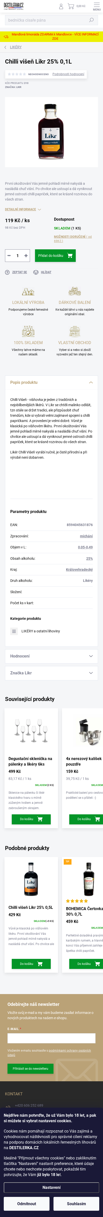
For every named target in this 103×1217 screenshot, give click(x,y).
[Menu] (96, 6)
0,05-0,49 (85, 547)
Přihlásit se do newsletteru (30, 1068)
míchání (86, 536)
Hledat (91, 20)
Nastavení (51, 1187)
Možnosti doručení (73, 239)
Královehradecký (79, 570)
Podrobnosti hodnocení (68, 74)
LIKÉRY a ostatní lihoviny (41, 631)
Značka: (13, 87)
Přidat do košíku (50, 256)
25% (89, 558)
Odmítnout (26, 1203)
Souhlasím (76, 1203)
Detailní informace (20, 209)
